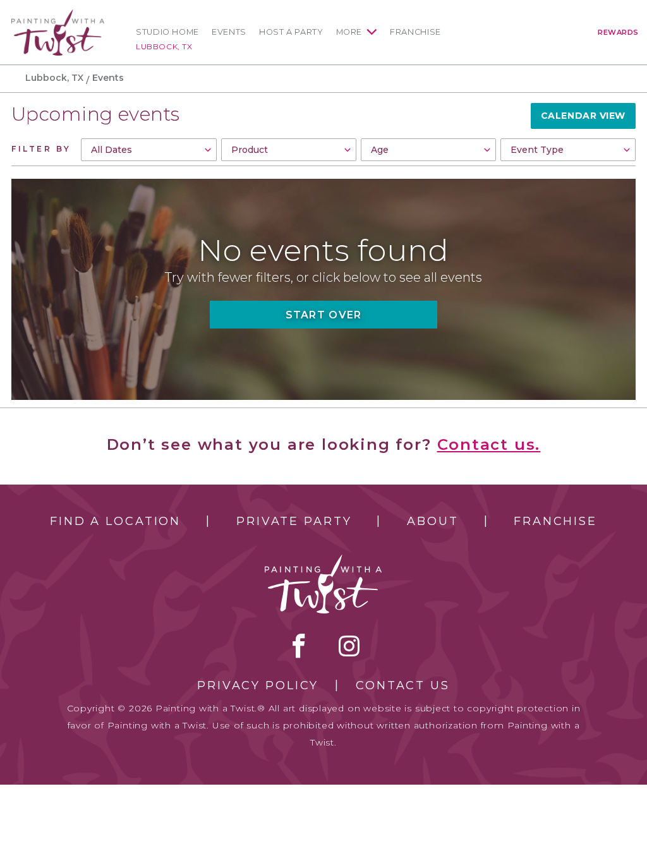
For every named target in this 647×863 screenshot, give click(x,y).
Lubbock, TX (164, 46)
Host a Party (291, 32)
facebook (299, 646)
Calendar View (583, 115)
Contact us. (489, 444)
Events (229, 32)
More (349, 32)
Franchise (415, 32)
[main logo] (57, 15)
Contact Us (403, 685)
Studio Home (167, 32)
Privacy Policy (257, 685)
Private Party (293, 521)
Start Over (324, 315)
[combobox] (148, 149)
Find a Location (115, 521)
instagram (349, 646)
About (432, 521)
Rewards (618, 32)
